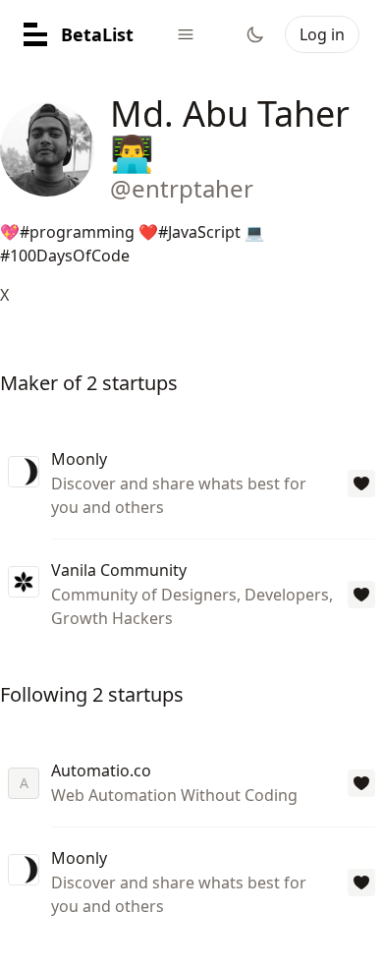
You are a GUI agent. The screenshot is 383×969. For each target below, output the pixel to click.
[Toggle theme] (255, 34)
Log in (322, 34)
